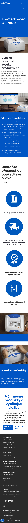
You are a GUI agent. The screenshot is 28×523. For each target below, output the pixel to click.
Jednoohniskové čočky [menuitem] (9, 442)
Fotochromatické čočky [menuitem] (9, 447)
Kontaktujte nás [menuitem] (7, 483)
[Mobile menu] (25, 3)
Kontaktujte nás (7, 427)
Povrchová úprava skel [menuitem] (9, 457)
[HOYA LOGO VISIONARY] (5, 3)
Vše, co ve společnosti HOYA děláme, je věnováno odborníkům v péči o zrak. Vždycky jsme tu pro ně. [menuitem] (12, 494)
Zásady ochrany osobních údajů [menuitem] (11, 510)
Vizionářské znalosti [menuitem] (8, 474)
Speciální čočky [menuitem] (7, 452)
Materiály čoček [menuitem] (7, 455)
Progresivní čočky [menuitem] (7, 439)
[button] (14, 506)
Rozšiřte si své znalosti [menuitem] (8, 468)
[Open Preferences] (2, 520)
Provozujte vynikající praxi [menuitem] (9, 463)
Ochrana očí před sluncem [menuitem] (9, 450)
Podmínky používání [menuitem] (8, 512)
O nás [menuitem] (4, 480)
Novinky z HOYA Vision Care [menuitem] (10, 485)
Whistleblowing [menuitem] (7, 518)
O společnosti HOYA (19, 427)
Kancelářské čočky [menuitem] (7, 445)
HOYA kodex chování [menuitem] (8, 515)
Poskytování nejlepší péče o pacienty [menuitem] (12, 466)
